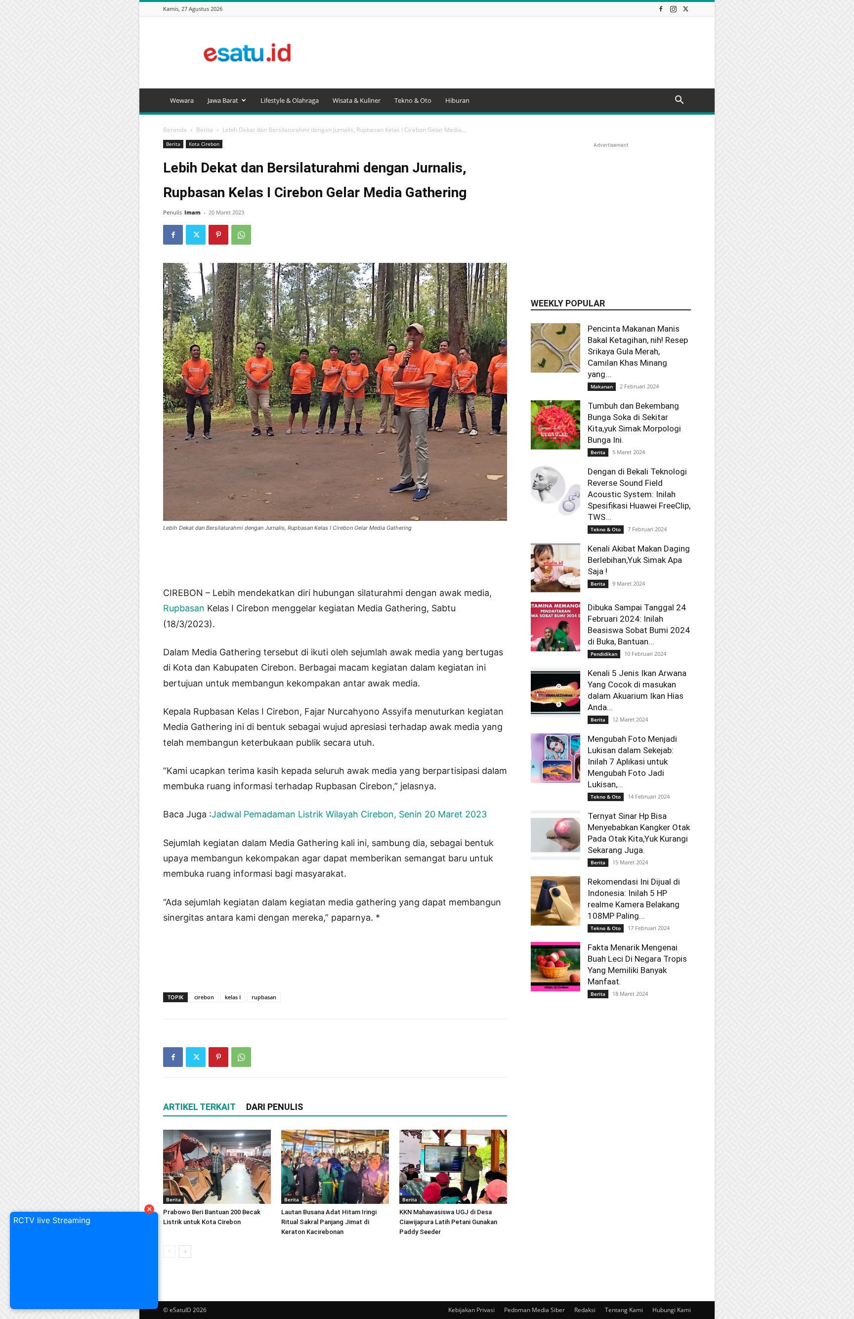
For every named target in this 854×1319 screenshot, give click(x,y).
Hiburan (457, 100)
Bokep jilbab (365, 945)
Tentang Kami (624, 1310)
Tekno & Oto (412, 100)
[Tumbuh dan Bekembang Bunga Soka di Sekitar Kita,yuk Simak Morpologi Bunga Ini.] (555, 425)
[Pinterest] (218, 235)
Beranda (175, 130)
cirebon (204, 997)
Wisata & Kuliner (357, 100)
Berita (204, 130)
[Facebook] (660, 8)
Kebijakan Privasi (471, 1310)
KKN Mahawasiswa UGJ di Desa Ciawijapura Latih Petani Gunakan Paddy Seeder (448, 1221)
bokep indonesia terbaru (286, 945)
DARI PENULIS (274, 1107)
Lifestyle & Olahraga (289, 100)
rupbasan (264, 997)
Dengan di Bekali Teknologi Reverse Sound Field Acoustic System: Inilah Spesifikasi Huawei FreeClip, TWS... (639, 494)
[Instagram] (673, 8)
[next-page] (185, 1251)
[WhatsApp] (241, 235)
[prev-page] (169, 1251)
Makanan (602, 386)
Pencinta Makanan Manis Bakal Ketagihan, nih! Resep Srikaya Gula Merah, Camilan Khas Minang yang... (638, 351)
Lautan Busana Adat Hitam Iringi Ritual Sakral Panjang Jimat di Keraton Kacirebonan (329, 1221)
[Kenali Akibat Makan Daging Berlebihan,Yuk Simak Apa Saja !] (555, 568)
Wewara (182, 100)
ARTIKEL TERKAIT (199, 1107)
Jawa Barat (223, 100)
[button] (679, 100)
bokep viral (416, 945)
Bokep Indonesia (198, 945)
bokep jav (226, 961)
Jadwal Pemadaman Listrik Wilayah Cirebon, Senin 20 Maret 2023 (349, 814)
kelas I (233, 997)
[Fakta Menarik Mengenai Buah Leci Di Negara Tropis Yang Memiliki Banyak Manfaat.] (555, 966)
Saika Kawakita (436, 961)
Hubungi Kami (671, 1310)
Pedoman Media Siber (534, 1310)
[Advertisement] (511, 52)
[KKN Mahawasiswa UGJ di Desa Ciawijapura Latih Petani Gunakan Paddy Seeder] (453, 1167)
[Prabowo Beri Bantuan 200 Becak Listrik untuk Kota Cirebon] (217, 1167)
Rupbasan (185, 608)
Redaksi (585, 1310)
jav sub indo (227, 977)
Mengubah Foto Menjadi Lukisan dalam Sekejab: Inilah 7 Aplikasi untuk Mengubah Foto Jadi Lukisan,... (632, 761)
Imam (192, 212)
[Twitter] (685, 8)
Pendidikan (604, 653)
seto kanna (379, 961)
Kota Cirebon (204, 143)
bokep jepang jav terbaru (301, 961)
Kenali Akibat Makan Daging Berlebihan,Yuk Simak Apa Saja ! (639, 560)
